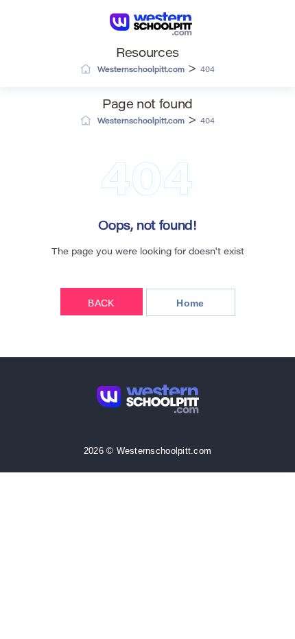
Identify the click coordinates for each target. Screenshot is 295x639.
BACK (101, 303)
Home (190, 303)
